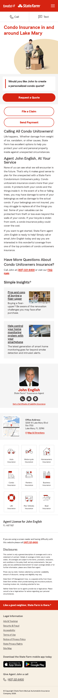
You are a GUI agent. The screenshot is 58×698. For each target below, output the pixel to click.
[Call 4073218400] (22, 398)
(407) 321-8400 (26, 270)
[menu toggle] (53, 6)
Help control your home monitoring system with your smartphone (15, 333)
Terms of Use (9, 635)
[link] (29, 6)
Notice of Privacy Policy (14, 639)
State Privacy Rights (13, 644)
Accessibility (9, 630)
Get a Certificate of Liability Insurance (29, 404)
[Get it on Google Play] (35, 664)
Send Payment (29, 122)
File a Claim (29, 111)
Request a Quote (29, 97)
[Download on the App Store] (13, 664)
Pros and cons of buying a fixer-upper (16, 295)
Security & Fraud (11, 626)
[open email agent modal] (29, 399)
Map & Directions (36, 433)
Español (7, 6)
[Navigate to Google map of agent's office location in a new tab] (35, 398)
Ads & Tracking (10, 621)
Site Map (7, 648)
